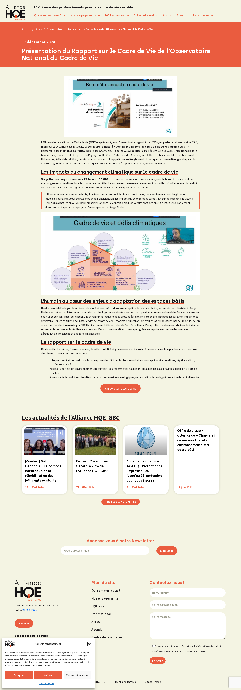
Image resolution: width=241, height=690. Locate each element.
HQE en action (115, 15)
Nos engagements (83, 15)
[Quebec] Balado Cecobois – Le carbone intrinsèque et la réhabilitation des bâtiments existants (43, 470)
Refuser (48, 675)
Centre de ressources (106, 637)
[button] (89, 644)
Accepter (19, 675)
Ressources (201, 15)
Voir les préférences (77, 675)
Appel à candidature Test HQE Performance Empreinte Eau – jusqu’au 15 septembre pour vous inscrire (144, 470)
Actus (167, 15)
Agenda (182, 15)
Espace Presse (152, 681)
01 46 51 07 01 (30, 609)
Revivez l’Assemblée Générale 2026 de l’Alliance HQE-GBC (92, 466)
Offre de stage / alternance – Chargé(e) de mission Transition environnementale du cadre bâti (196, 440)
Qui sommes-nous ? (48, 15)
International (144, 15)
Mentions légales (46, 683)
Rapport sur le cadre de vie (120, 388)
